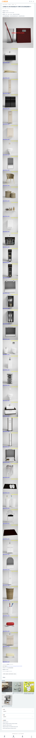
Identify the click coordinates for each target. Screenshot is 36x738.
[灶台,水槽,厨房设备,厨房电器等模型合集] (7, 700)
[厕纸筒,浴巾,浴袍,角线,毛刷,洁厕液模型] (18, 687)
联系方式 (22, 733)
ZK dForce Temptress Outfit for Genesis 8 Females (10, 723)
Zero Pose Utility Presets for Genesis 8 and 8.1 (9, 728)
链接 (4, 677)
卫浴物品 (13, 4)
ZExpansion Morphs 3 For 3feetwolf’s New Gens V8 (10, 726)
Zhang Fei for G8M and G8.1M (7, 725)
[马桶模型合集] (7, 687)
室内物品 (9, 4)
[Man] (3, 8)
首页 (6, 4)
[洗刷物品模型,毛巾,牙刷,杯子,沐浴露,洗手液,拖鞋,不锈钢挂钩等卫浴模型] (29, 687)
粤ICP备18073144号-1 (15, 733)
